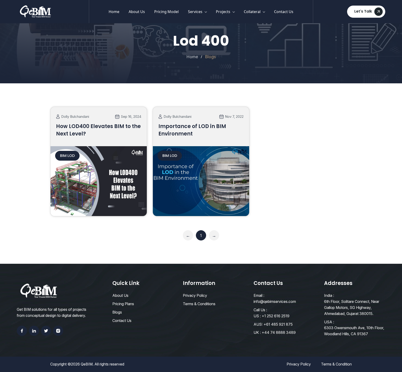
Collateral (252, 11)
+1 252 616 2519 (275, 316)
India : (329, 295)
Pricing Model (166, 11)
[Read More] (98, 209)
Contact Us (283, 11)
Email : (259, 295)
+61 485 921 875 (278, 324)
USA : (329, 322)
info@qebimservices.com (275, 301)
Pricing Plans (123, 303)
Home (114, 11)
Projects (223, 11)
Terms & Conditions (199, 303)
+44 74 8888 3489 (279, 332)
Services (195, 11)
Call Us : (260, 310)
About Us (137, 11)
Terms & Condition (336, 364)
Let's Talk (363, 11)
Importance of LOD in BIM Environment (192, 130)
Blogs (117, 312)
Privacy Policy (195, 295)
